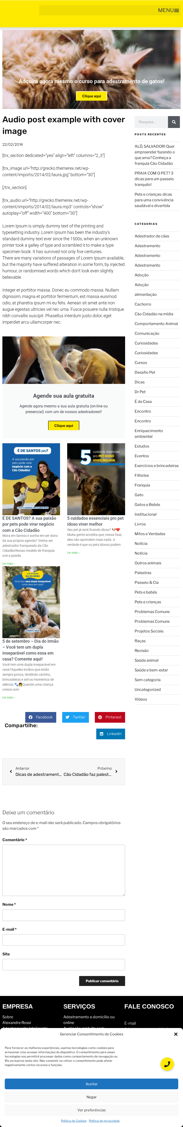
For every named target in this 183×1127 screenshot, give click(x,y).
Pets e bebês (146, 592)
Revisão (142, 650)
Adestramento (147, 246)
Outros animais (148, 563)
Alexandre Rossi (16, 1022)
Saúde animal (146, 660)
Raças (140, 641)
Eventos (142, 456)
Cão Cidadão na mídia (154, 314)
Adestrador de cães (152, 236)
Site (6, 954)
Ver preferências (91, 1110)
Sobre (7, 1017)
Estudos (142, 446)
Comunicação (147, 333)
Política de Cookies (73, 1120)
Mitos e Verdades (150, 534)
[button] (175, 1034)
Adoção (142, 275)
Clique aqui (91, 96)
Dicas (140, 382)
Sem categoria (148, 680)
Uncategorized (148, 689)
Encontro (143, 411)
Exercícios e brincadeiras (157, 465)
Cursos (141, 362)
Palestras (143, 573)
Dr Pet (140, 392)
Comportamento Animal (156, 323)
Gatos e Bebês (147, 504)
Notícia (141, 543)
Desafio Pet (145, 372)
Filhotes (142, 475)
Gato (139, 495)
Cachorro (143, 304)
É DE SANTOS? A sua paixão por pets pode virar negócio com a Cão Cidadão (29, 524)
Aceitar (92, 1084)
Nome (9, 904)
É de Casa (143, 401)
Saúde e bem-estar (151, 670)
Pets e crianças (148, 602)
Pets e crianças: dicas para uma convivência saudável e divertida (154, 200)
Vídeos (141, 699)
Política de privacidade (104, 1120)
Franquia (142, 485)
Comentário (14, 840)
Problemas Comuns (152, 611)
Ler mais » (8, 563)
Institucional (146, 514)
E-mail (9, 929)
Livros (140, 524)
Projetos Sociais (149, 631)
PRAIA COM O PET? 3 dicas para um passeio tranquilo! (154, 179)
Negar (91, 1097)
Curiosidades (146, 343)
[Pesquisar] (174, 122)
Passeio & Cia (147, 582)
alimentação (146, 294)
